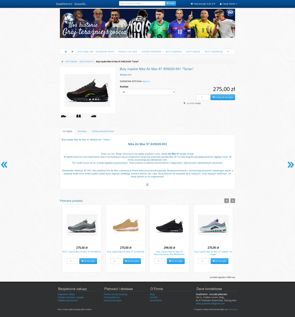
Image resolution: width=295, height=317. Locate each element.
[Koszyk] (72, 51)
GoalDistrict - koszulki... (71, 4)
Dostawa (82, 131)
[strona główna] (62, 61)
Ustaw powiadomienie (103, 131)
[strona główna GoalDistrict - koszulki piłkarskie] (147, 28)
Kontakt (154, 297)
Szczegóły (67, 131)
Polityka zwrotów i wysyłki (71, 297)
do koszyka (89, 261)
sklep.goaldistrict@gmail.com (210, 303)
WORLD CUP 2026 (128, 51)
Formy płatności (112, 297)
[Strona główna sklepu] (65, 51)
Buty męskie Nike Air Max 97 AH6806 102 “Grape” (213, 253)
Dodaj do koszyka (223, 97)
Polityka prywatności (68, 300)
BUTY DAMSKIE (174, 51)
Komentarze (156, 300)
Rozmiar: (124, 86)
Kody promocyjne (112, 300)
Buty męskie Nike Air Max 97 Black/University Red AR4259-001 (169, 253)
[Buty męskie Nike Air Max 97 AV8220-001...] (88, 90)
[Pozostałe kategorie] (228, 51)
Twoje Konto (229, 3)
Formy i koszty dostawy (115, 294)
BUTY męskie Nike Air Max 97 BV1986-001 (82, 251)
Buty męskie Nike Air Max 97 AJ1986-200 (125, 251)
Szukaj (171, 3)
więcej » (146, 81)
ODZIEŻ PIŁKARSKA (151, 51)
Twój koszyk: (203, 3)
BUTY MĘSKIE (193, 51)
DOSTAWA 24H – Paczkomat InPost (96, 51)
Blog (152, 294)
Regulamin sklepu (66, 294)
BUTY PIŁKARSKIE (214, 51)
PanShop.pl (232, 309)
